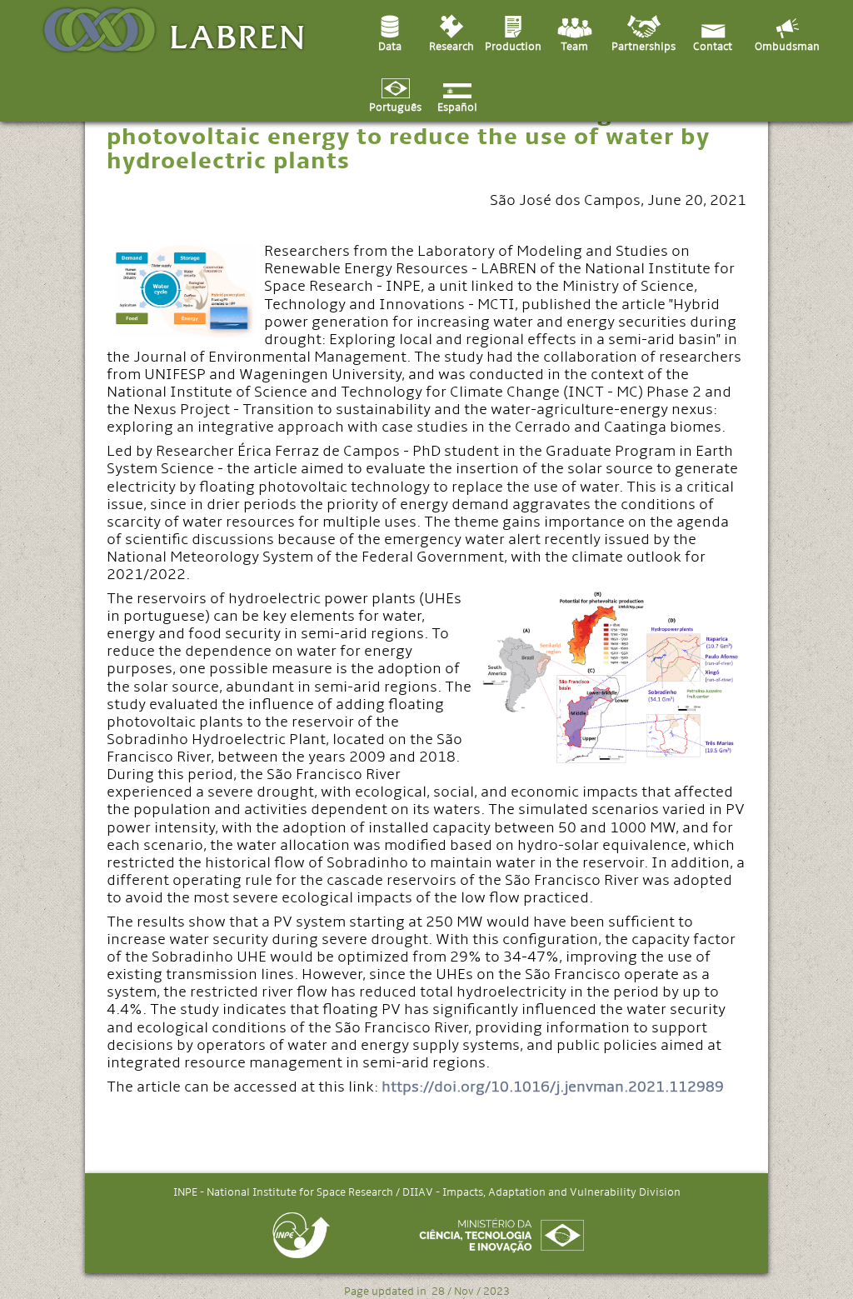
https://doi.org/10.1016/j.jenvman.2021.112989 (553, 1087)
